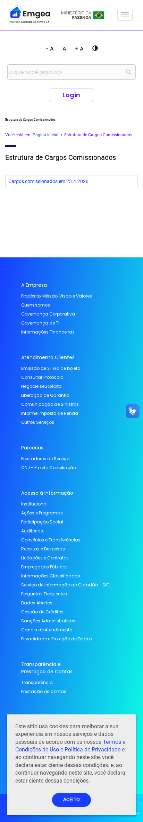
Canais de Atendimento (46, 630)
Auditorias (32, 531)
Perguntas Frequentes (44, 594)
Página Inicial (45, 135)
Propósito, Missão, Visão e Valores (56, 296)
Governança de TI (40, 323)
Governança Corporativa (48, 314)
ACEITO (71, 800)
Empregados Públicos (44, 567)
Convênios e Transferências (51, 540)
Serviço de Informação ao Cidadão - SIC (65, 585)
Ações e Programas (42, 513)
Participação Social (42, 522)
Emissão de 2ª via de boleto (50, 368)
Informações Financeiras (48, 332)
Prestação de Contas (43, 691)
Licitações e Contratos (45, 558)
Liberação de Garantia (45, 395)
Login (71, 95)
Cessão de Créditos (42, 612)
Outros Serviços (37, 422)
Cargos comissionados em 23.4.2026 (48, 181)
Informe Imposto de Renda (49, 413)
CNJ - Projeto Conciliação (48, 468)
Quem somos (35, 305)
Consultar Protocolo (42, 377)
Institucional (34, 504)
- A (49, 49)
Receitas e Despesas (43, 549)
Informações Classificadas (50, 576)
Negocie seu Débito (41, 386)
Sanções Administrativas (48, 621)
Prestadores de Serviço (45, 459)
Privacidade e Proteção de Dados (56, 639)
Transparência (37, 682)
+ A (79, 49)
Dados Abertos (36, 603)
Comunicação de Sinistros (50, 404)
